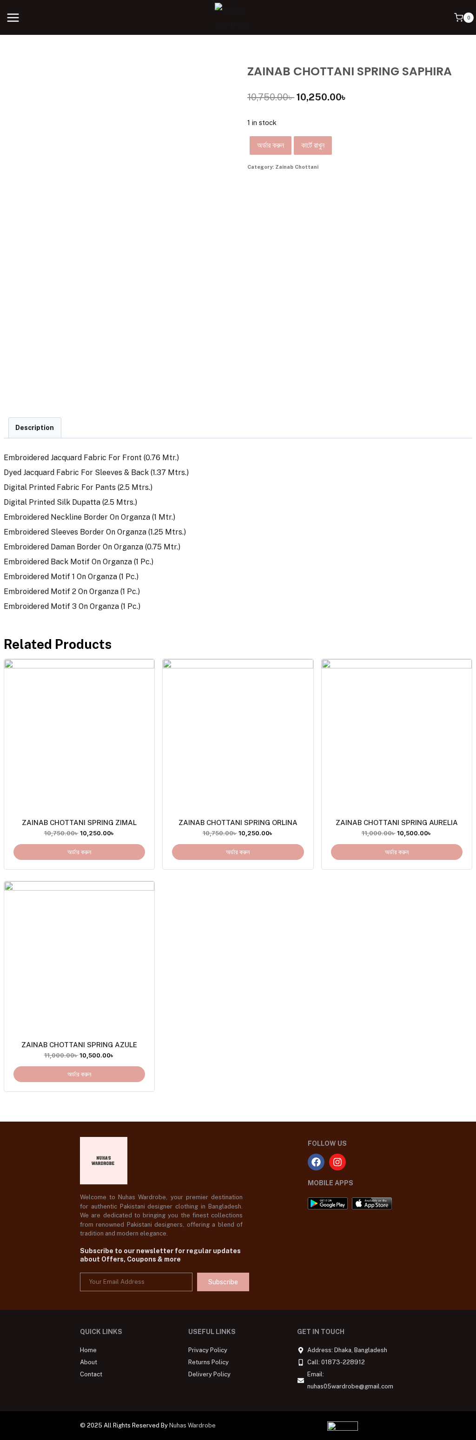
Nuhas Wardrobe (192, 1425)
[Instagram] (337, 1162)
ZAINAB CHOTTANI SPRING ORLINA (238, 822)
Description (34, 427)
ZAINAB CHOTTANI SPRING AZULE (79, 1045)
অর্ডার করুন (270, 145)
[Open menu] (13, 17)
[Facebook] (316, 1162)
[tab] (34, 427)
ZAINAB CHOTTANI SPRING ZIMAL (79, 822)
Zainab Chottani (296, 167)
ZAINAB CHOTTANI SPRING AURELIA (397, 822)
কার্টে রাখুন (312, 145)
